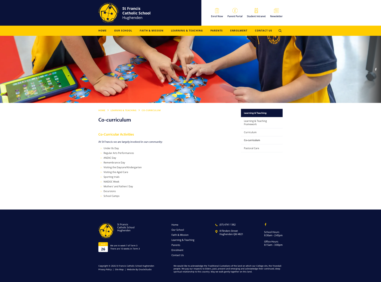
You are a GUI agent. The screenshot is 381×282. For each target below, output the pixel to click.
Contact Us (263, 30)
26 (103, 249)
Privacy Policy (105, 269)
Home (102, 30)
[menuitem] (102, 31)
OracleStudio (145, 269)
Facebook (376, 69)
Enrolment (238, 30)
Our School (123, 30)
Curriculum (250, 132)
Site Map (119, 269)
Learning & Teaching (187, 30)
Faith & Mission (151, 30)
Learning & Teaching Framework (255, 122)
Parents (216, 30)
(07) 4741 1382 (228, 224)
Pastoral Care (251, 148)
